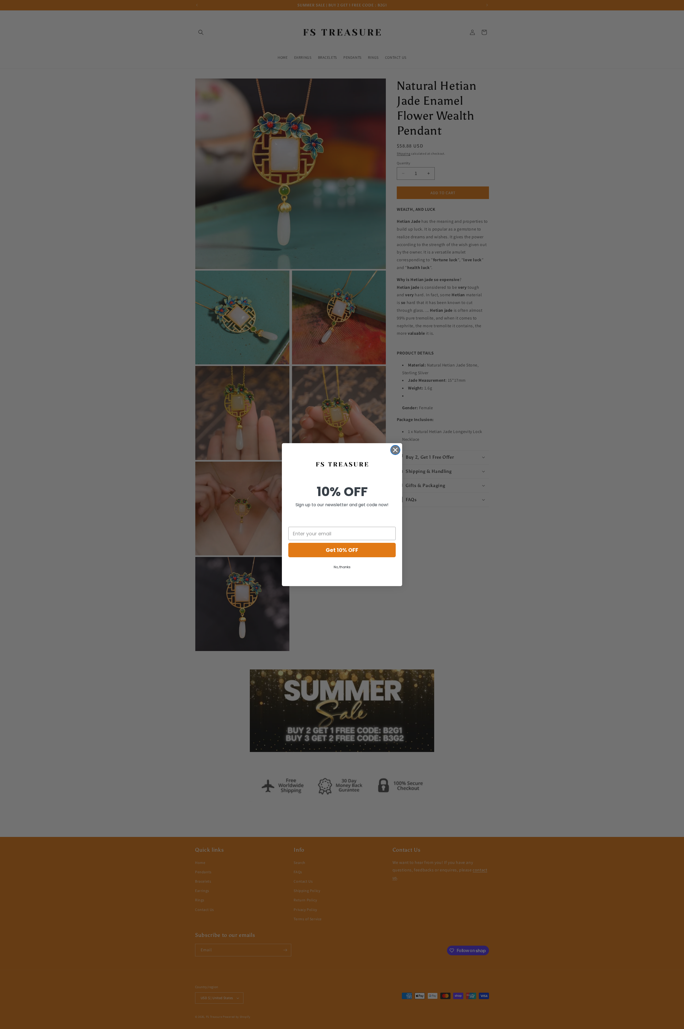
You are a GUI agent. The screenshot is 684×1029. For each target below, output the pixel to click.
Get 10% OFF (342, 550)
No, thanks (342, 567)
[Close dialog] (395, 450)
